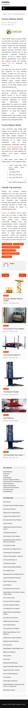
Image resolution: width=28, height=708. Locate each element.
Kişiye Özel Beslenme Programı (12, 577)
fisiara (4, 22)
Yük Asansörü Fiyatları (11, 392)
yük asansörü (7, 256)
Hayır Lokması (7, 655)
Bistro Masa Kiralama (9, 690)
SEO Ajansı (6, 473)
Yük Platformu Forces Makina (11, 608)
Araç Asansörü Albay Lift (11, 355)
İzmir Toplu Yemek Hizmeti (10, 617)
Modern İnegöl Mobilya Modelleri (12, 567)
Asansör (5, 24)
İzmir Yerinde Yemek (9, 597)
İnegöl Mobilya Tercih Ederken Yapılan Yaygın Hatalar (13, 593)
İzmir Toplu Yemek (8, 489)
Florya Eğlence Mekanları (10, 681)
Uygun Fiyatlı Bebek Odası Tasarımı (13, 666)
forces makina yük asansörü (11, 253)
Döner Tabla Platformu (9, 625)
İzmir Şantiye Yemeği (9, 545)
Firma (12, 24)
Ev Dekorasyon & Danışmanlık (11, 552)
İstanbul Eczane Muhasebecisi (11, 512)
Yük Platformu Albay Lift (9, 532)
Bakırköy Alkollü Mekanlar (10, 663)
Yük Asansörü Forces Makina (11, 628)
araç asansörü (7, 244)
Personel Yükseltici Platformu (11, 479)
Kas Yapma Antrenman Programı (12, 520)
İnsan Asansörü (7, 645)
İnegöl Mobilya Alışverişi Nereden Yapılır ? (12, 528)
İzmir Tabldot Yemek (8, 570)
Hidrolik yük (5, 213)
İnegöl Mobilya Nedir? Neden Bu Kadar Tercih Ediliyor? (12, 541)
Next (21, 275)
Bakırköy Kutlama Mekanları (11, 641)
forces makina (18, 244)
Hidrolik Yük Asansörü (9, 485)
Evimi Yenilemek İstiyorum (10, 673)
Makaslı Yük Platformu (9, 652)
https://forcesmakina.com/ (15, 147)
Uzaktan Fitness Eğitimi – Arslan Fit (13, 556)
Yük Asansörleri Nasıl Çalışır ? (13, 455)
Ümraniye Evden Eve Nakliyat (11, 601)
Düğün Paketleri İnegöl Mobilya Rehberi (12, 613)
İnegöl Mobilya (7, 477)
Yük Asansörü (7, 677)
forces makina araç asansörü (11, 247)
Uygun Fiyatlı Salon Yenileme (11, 670)
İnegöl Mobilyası (7, 471)
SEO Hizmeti (6, 502)
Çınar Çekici (6, 659)
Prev (6, 275)
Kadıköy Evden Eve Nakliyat (11, 621)
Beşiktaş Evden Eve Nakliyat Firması (13, 574)
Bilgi (9, 24)
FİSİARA (5, 2)
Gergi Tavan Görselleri (9, 509)
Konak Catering (7, 523)
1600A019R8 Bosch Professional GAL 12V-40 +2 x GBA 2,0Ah (13, 685)
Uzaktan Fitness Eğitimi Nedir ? (12, 516)
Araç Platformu (8, 418)
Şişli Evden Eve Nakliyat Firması (12, 549)
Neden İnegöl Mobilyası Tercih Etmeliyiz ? (11, 633)
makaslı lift (6, 63)
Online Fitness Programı (10, 581)
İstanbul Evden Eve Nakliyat (11, 487)
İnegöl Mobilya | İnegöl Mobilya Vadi (13, 648)
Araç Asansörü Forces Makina (13, 329)
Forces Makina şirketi (9, 250)
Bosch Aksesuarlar (8, 483)
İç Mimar (5, 475)
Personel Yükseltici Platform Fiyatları (13, 505)
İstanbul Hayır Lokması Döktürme (12, 637)
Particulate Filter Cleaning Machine (13, 481)
